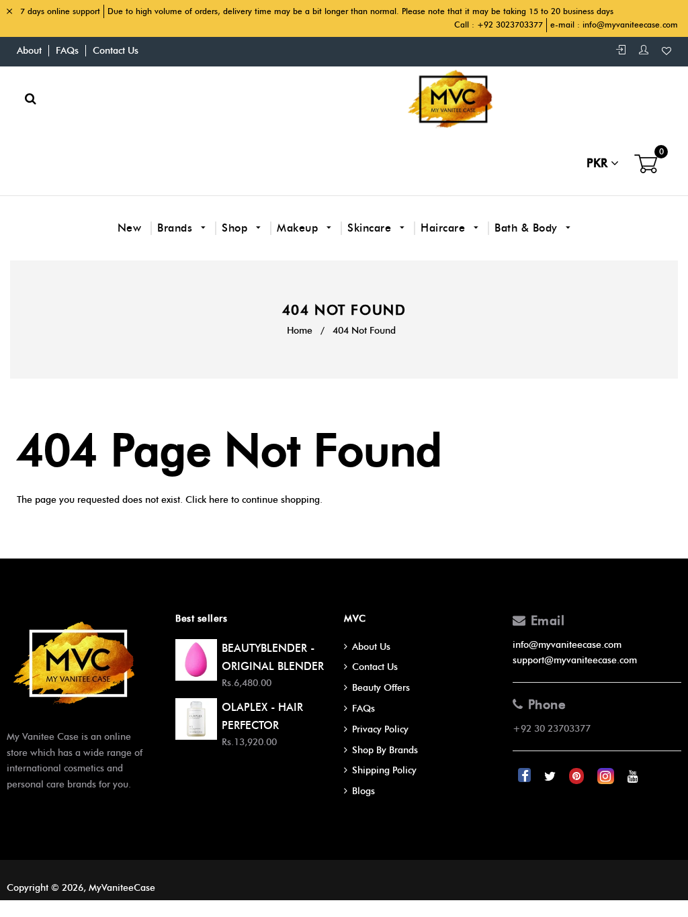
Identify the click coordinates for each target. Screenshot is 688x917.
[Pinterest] (578, 776)
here (218, 499)
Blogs (363, 791)
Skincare (371, 228)
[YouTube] (633, 776)
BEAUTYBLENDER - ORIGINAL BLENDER (273, 657)
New (130, 228)
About (29, 50)
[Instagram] (607, 776)
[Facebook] (525, 776)
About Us (371, 647)
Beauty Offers (381, 687)
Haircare (445, 228)
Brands (176, 228)
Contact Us (115, 50)
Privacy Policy (380, 729)
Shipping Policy (384, 770)
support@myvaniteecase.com (575, 660)
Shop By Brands (385, 750)
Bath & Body (527, 228)
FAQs (67, 50)
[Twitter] (551, 776)
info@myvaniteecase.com (630, 24)
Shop (236, 228)
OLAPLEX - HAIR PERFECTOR (262, 716)
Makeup (299, 228)
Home (299, 330)
